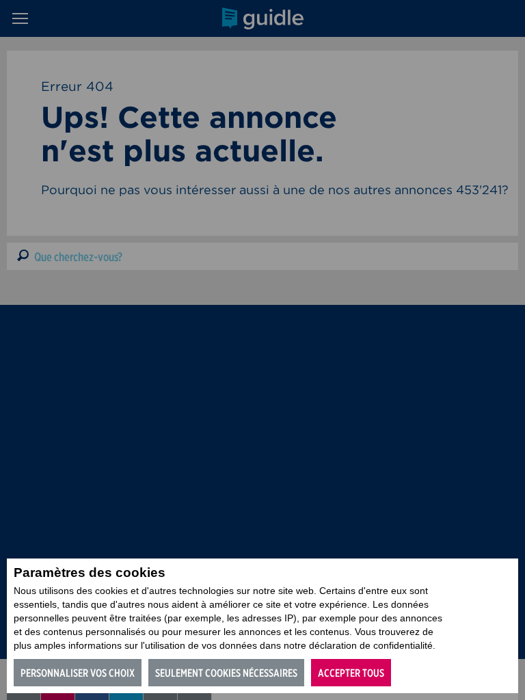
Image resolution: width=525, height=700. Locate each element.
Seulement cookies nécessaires (226, 673)
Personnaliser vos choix (78, 673)
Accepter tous (351, 673)
